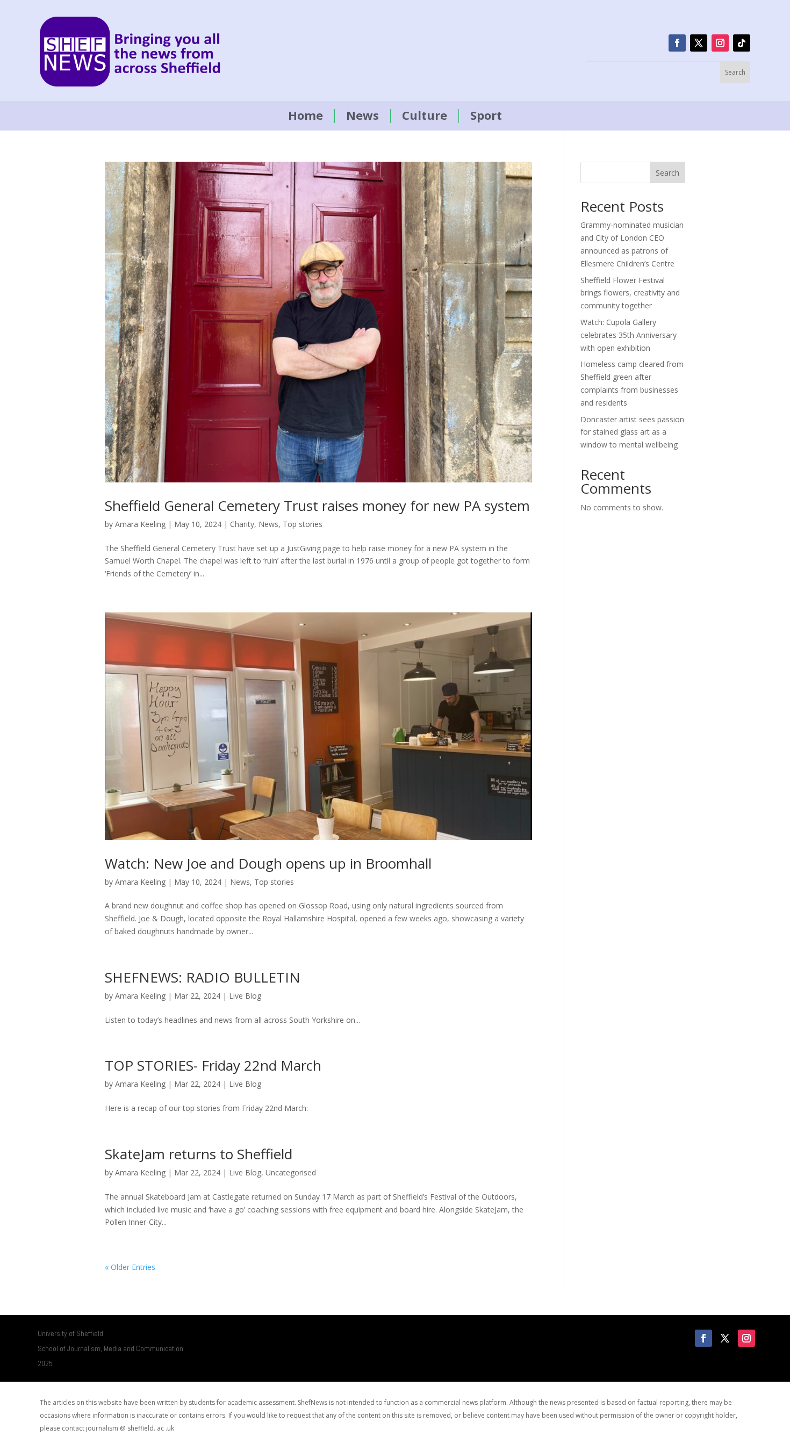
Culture (424, 116)
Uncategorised (290, 1172)
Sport (486, 116)
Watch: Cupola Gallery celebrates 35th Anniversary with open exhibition (628, 335)
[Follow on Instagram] (720, 43)
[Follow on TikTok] (741, 43)
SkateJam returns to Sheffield (198, 1154)
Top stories (302, 524)
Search (667, 173)
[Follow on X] (698, 43)
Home (305, 116)
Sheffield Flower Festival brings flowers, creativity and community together (630, 293)
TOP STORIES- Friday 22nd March (213, 1065)
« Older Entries (130, 1267)
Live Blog (245, 996)
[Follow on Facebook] (677, 43)
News (362, 116)
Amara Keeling (140, 524)
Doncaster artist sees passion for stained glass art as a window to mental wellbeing (632, 432)
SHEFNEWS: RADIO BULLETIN (202, 977)
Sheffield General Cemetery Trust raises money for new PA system (317, 505)
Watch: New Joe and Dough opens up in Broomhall (268, 863)
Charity (242, 524)
